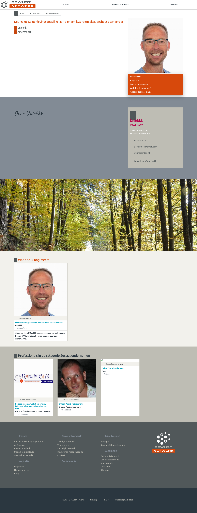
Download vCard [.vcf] (145, 161)
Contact (61, 455)
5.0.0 (106, 500)
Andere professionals (140, 92)
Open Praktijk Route (24, 452)
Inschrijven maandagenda (70, 452)
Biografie (134, 80)
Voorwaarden (107, 463)
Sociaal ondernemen (51, 13)
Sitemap (105, 470)
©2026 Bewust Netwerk (73, 500)
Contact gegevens (139, 84)
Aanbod (23, 13)
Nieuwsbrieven (21, 470)
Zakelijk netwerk (65, 441)
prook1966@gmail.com (145, 146)
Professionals (35, 13)
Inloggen (105, 441)
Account (174, 4)
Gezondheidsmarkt (23, 455)
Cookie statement (110, 459)
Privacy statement (110, 456)
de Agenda (19, 445)
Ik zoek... (66, 4)
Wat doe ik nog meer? (140, 88)
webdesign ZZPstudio (125, 500)
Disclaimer (106, 466)
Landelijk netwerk (66, 448)
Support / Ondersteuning (113, 445)
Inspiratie (19, 466)
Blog (16, 473)
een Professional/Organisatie (29, 441)
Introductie (135, 76)
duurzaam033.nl (142, 153)
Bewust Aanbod (22, 448)
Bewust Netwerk (120, 4)
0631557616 (140, 140)
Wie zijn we (63, 445)
